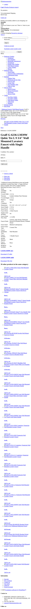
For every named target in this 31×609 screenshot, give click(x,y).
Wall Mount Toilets (13, 100)
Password (6, 39)
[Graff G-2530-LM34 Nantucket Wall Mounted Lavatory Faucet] (17, 476)
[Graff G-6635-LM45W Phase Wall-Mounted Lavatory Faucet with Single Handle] (17, 546)
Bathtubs (6, 76)
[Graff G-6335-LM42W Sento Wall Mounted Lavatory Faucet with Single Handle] (17, 376)
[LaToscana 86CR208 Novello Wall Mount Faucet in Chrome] (17, 335)
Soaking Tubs (11, 78)
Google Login (17, 49)
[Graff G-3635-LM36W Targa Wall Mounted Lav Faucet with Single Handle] (17, 417)
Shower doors (8, 87)
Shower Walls (11, 94)
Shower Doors (12, 89)
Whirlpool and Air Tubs (14, 80)
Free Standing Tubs (13, 84)
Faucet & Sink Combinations (15, 73)
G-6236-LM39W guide (7, 257)
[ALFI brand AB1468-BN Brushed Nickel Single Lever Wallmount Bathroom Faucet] (17, 526)
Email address (8, 37)
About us (6, 585)
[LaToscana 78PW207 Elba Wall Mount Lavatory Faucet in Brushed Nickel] (17, 354)
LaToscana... (7, 338)
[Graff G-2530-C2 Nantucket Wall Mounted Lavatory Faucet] (17, 486)
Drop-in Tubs (11, 81)
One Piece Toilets (12, 97)
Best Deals (7, 106)
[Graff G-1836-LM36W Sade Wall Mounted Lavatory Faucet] (17, 506)
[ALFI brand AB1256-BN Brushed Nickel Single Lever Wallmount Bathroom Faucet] (17, 536)
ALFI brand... (7, 529)
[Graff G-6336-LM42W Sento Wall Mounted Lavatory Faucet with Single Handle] (17, 386)
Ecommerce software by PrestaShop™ (15, 590)
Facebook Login (8, 49)
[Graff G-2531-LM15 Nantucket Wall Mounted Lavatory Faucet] (17, 437)
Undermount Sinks (13, 75)
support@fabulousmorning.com (12, 603)
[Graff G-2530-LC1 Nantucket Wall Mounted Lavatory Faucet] (17, 496)
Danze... (6, 295)
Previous (3, 118)
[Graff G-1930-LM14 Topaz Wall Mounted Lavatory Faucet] (17, 269)
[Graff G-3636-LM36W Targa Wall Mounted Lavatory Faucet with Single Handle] (17, 407)
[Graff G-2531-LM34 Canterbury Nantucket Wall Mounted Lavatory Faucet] (17, 427)
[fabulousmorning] (6, 1)
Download (7, 179)
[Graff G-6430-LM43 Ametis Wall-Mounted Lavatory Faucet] (17, 565)
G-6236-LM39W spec (7, 250)
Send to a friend (8, 173)
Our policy (7, 584)
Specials (6, 579)
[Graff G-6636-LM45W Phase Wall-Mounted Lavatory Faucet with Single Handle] (17, 555)
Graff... (6, 272)
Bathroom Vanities (9, 56)
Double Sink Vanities (13, 64)
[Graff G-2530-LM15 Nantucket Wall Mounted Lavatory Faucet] (17, 466)
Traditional (10, 58)
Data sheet (7, 178)
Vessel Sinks (11, 72)
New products (8, 580)
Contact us (7, 582)
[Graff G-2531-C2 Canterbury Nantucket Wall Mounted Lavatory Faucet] (17, 447)
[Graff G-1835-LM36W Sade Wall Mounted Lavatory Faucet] (17, 516)
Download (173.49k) (6, 254)
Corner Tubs (11, 83)
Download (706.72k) (6, 261)
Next (2, 127)
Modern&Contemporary (14, 61)
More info (7, 176)
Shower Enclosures (13, 91)
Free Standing (11, 59)
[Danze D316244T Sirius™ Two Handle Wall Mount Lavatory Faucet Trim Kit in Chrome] (17, 313)
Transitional (11, 62)
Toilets (6, 95)
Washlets (10, 103)
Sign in (3, 34)
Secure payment (8, 587)
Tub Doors (10, 92)
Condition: (4, 152)
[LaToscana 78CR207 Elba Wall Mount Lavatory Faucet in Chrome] (17, 344)
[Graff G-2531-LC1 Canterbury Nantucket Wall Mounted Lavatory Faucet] (17, 456)
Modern (10, 69)
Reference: (4, 130)
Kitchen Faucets (8, 105)
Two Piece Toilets (12, 98)
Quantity (3, 161)
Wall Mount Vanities (13, 66)
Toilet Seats (11, 101)
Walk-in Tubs (11, 86)
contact (6, 4)
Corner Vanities (12, 67)
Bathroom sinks (8, 70)
